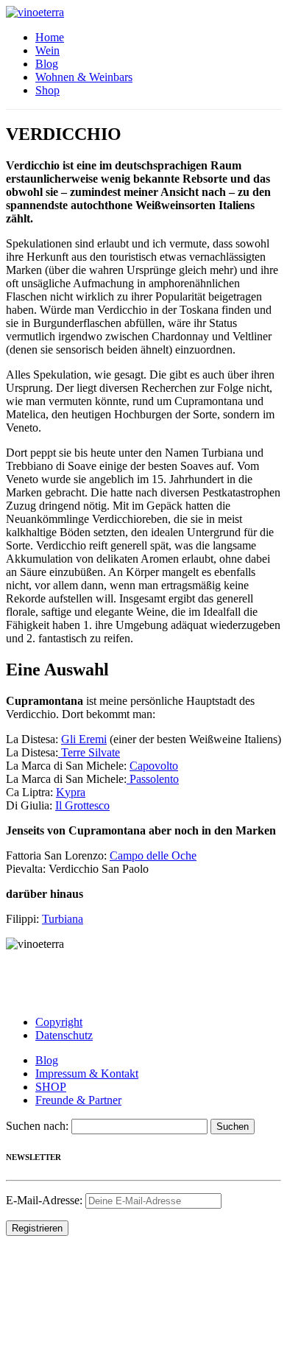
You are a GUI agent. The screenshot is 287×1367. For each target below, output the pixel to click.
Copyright (58, 1022)
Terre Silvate (89, 752)
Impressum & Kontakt (86, 1073)
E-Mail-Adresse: (45, 1200)
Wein (47, 50)
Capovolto (154, 765)
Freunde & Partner (78, 1100)
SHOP (50, 1086)
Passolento (153, 779)
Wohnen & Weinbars (83, 77)
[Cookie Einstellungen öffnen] (116, 1354)
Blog (46, 63)
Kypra (70, 792)
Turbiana (62, 919)
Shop (47, 90)
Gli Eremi (84, 739)
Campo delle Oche (153, 855)
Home (49, 37)
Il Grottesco (82, 805)
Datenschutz (64, 1035)
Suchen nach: (37, 1126)
